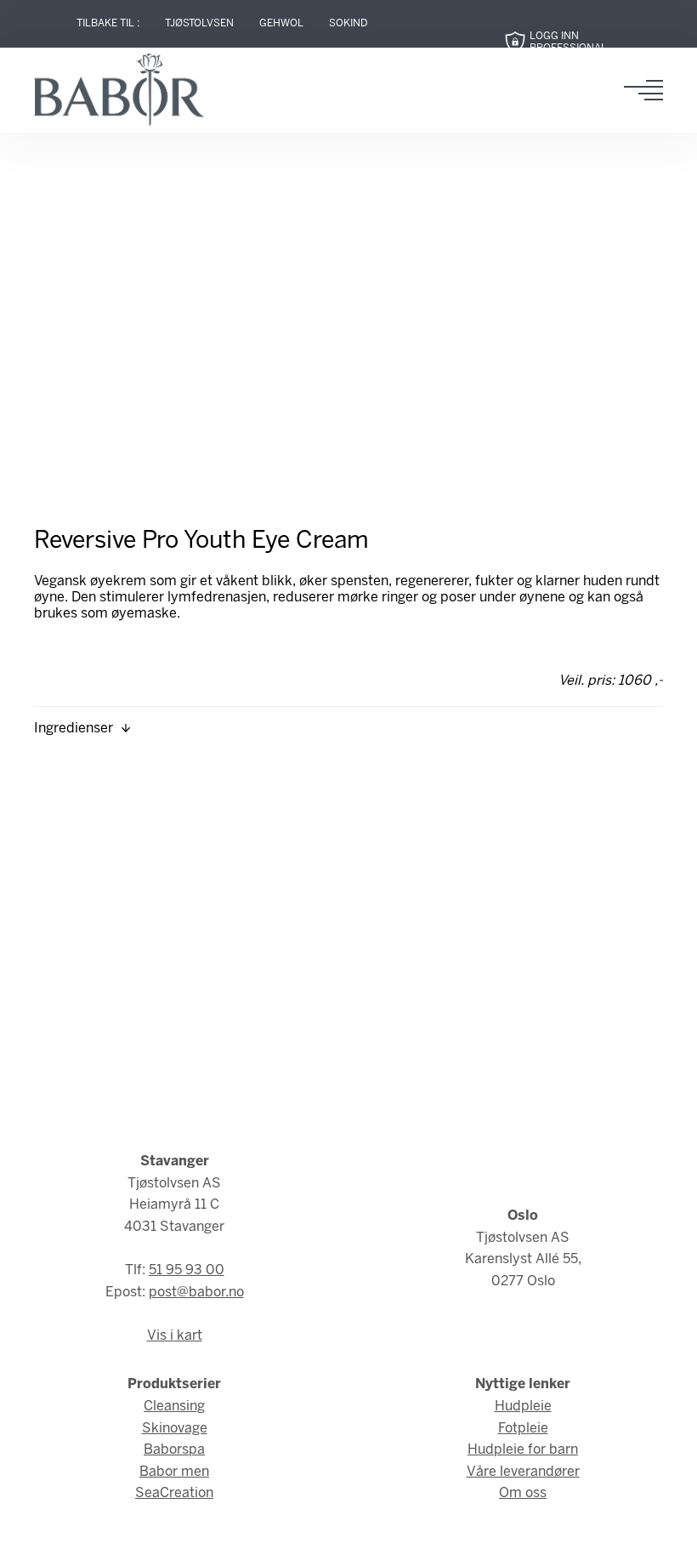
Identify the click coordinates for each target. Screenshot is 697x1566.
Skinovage (174, 1428)
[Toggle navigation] (648, 90)
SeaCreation (174, 1493)
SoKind (348, 23)
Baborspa (174, 1450)
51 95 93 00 (186, 1270)
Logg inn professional (568, 42)
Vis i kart (174, 1336)
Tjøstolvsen (199, 23)
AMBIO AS (476, 1541)
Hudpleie (523, 1406)
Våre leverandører (523, 1472)
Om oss (523, 1493)
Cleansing (174, 1406)
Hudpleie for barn (523, 1450)
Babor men (174, 1472)
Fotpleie (523, 1428)
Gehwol (281, 23)
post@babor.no (196, 1292)
